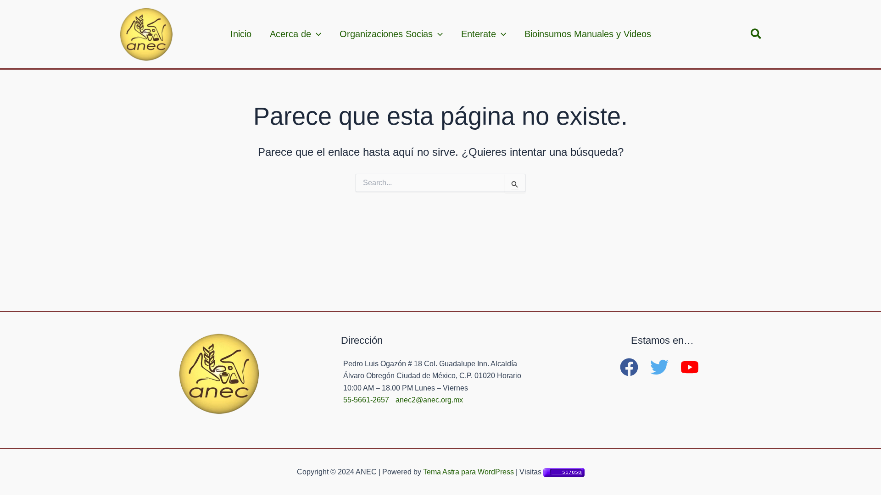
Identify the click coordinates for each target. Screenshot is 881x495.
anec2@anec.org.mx (429, 400)
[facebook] (634, 367)
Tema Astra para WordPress (468, 472)
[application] (316, 34)
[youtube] (692, 367)
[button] (756, 34)
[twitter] (664, 367)
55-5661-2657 (366, 400)
